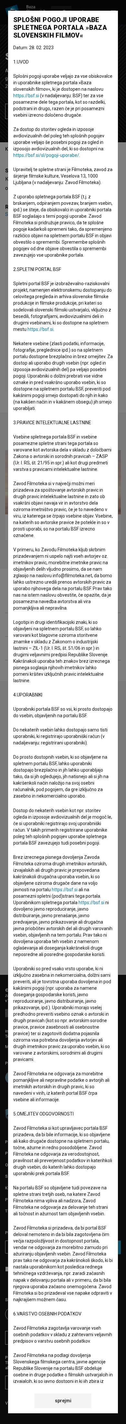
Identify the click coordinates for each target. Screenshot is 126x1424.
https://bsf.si (26, 95)
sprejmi (63, 1400)
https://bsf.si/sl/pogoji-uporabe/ (46, 155)
